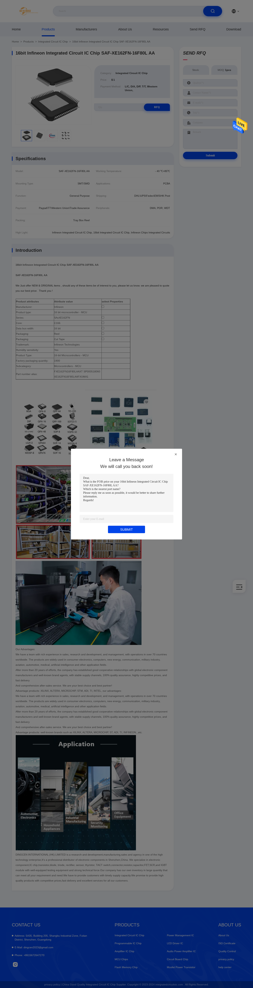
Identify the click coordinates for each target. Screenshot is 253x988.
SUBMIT (126, 529)
